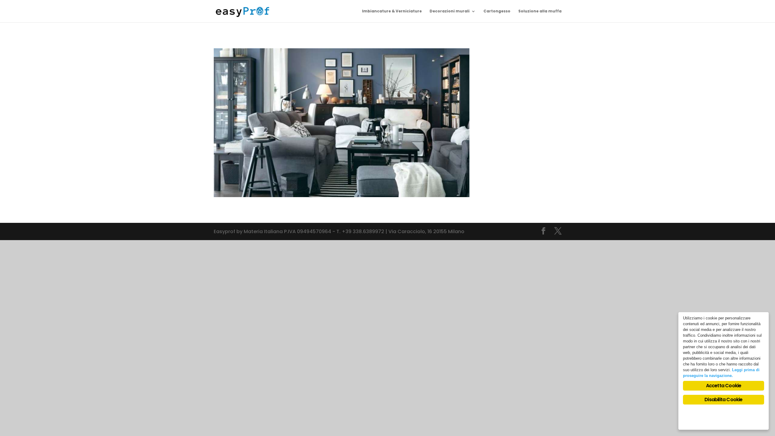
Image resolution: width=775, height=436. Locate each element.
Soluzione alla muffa (540, 11)
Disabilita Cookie (723, 399)
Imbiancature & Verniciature (392, 11)
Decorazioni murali (450, 11)
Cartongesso (496, 11)
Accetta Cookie (723, 385)
